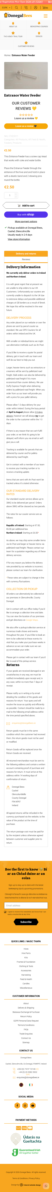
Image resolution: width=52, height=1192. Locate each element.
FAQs (26, 1029)
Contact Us (26, 1038)
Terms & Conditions (26, 1025)
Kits (26, 957)
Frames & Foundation (26, 962)
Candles (26, 983)
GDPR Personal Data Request (26, 1021)
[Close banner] (49, 2)
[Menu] (45, 15)
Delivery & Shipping (26, 1008)
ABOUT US (13, 27)
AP (29, 139)
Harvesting (26, 975)
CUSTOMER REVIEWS (26, 46)
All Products (21, 139)
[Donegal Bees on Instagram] (25, 1105)
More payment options (26, 221)
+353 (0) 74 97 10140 (28, 1069)
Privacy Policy (34, 1178)
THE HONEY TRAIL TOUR (13, 36)
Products (17, 143)
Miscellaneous (26, 988)
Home (7, 55)
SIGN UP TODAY (32, 2)
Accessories (26, 970)
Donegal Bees (25, 1172)
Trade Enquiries (26, 1034)
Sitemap (26, 1042)
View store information (19, 239)
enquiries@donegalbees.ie (24, 723)
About (26, 1003)
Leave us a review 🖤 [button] (26, 126)
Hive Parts (26, 953)
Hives (26, 949)
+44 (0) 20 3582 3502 (28, 1073)
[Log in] (35, 7)
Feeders (8, 143)
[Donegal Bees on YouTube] (33, 1105)
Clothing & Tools (26, 966)
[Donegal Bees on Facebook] (17, 1105)
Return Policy (26, 1016)
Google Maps (32, 620)
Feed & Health (38, 139)
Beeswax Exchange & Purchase (26, 1012)
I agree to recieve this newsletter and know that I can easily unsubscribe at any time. (27, 913)
